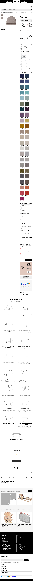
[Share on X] (26, 292)
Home (1, 12)
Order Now (29, 272)
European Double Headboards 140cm (8, 12)
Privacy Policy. (17, 562)
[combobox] (16, 10)
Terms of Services (11, 562)
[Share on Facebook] (23, 292)
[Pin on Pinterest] (28, 292)
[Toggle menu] (1, 6)
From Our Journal (4, 490)
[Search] (31, 9)
